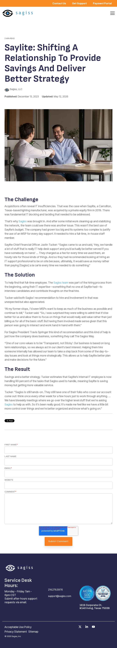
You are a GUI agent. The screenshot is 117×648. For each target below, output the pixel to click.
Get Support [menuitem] (79, 3)
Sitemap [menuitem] (33, 631)
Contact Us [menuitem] (59, 3)
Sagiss (23, 221)
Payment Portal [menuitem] (102, 3)
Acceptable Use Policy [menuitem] (18, 627)
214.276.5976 (55, 589)
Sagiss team (60, 282)
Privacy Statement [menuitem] (16, 631)
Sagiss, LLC (15, 89)
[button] (112, 13)
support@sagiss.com (59, 596)
